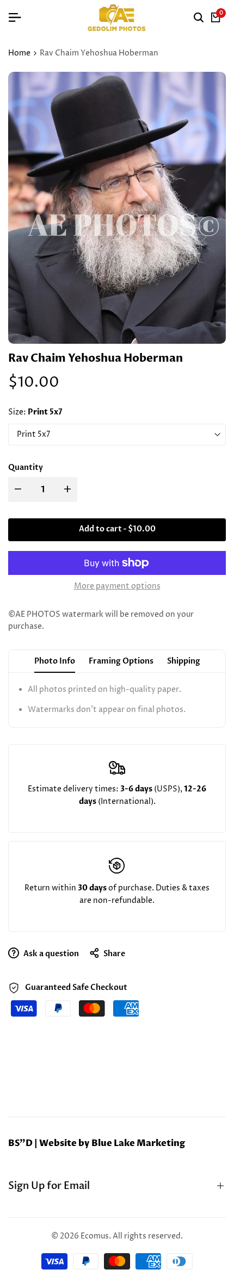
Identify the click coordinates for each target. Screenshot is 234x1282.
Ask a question (50, 954)
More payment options (117, 586)
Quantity (25, 467)
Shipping (183, 661)
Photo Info (54, 661)
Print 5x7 (33, 434)
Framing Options (121, 661)
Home (19, 53)
